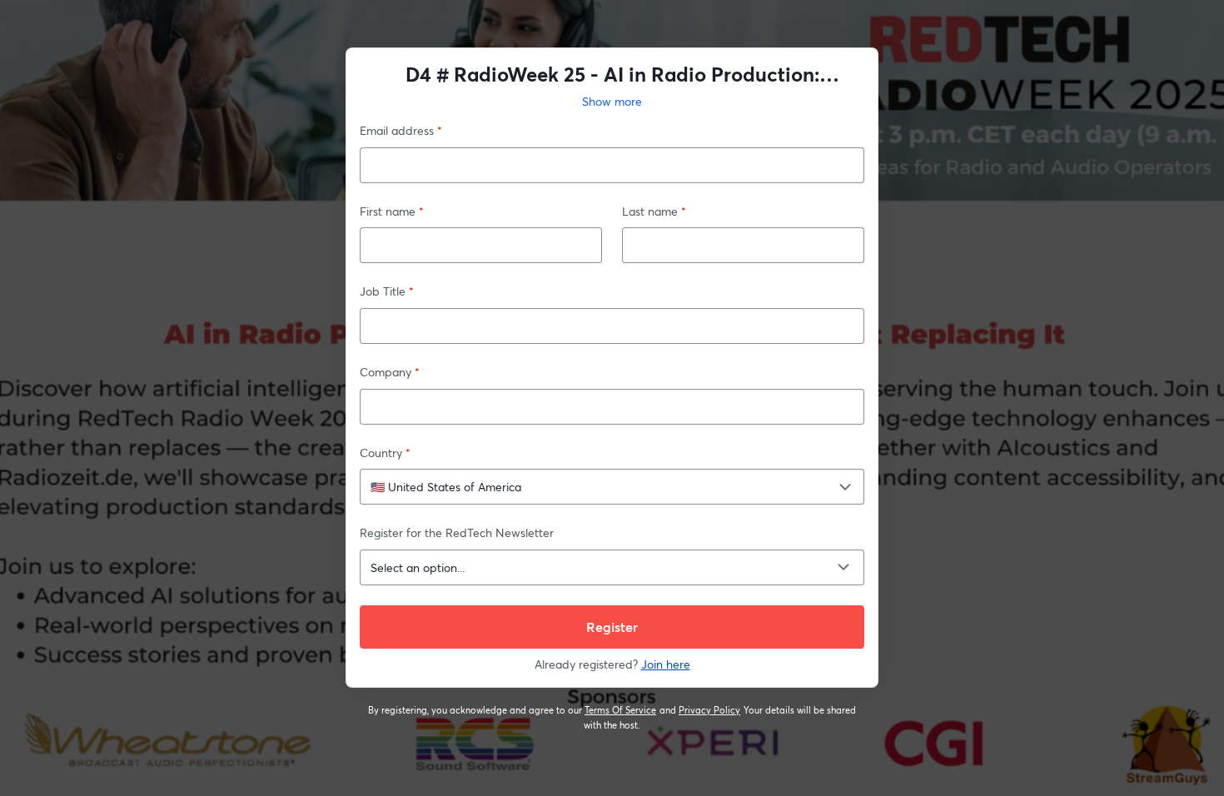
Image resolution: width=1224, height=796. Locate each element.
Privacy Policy (710, 710)
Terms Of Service (621, 710)
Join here (665, 664)
